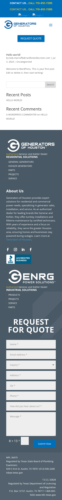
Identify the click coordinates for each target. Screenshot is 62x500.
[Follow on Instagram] (15, 249)
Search (50, 84)
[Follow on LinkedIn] (23, 249)
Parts (11, 170)
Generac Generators (21, 161)
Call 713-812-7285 (40, 3)
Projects (13, 174)
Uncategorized (24, 61)
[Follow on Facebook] (8, 249)
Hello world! (13, 55)
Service (12, 178)
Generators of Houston (18, 239)
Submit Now (44, 443)
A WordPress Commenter (21, 114)
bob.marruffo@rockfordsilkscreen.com (29, 57)
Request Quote (31, 38)
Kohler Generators (20, 165)
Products (14, 294)
